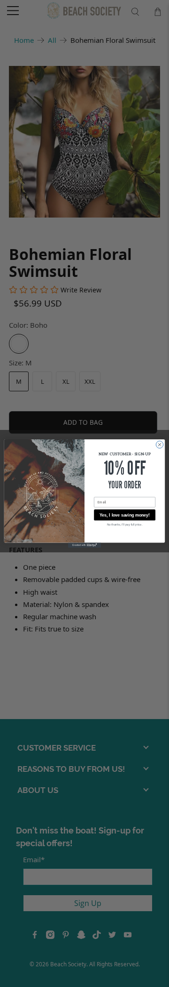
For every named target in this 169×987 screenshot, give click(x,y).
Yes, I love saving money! (125, 515)
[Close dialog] (159, 444)
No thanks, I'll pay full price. (125, 524)
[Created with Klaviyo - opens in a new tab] (84, 545)
